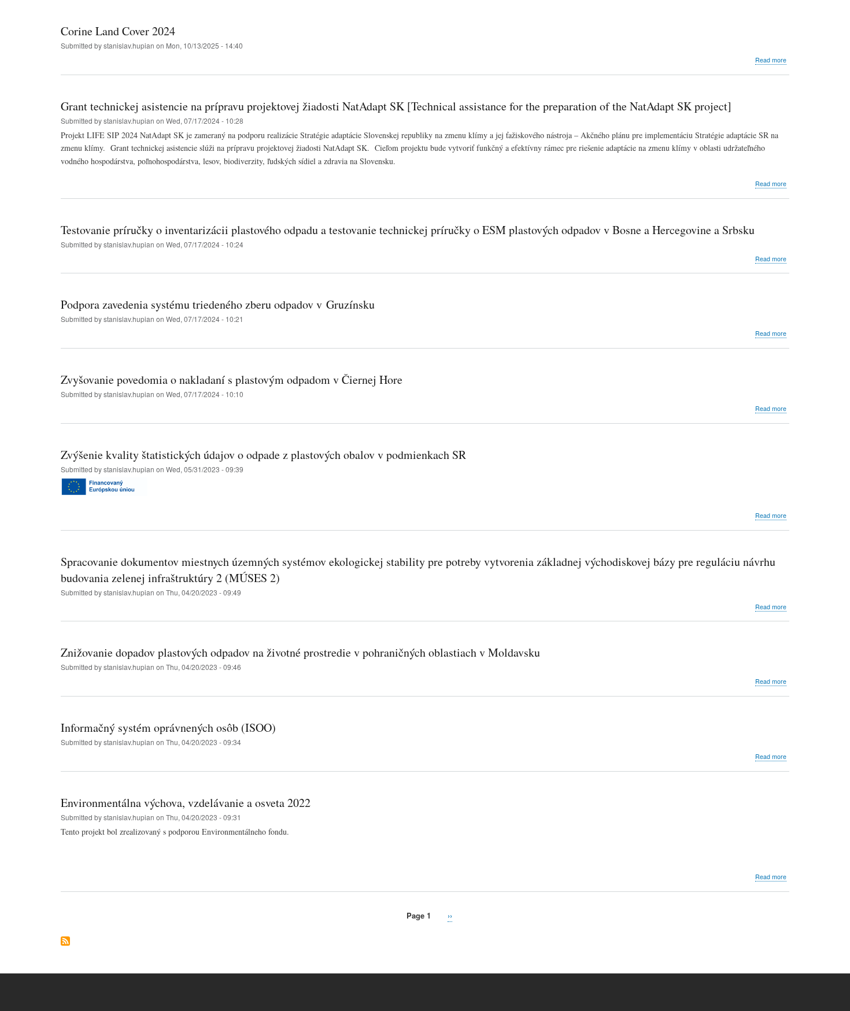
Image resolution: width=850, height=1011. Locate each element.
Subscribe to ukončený (65, 941)
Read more (770, 60)
